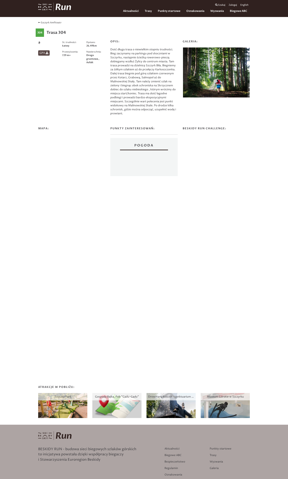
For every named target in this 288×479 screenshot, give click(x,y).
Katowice (144, 163)
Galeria (214, 468)
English (244, 5)
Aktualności (131, 11)
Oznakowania (195, 11)
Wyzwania (217, 11)
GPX (43, 53)
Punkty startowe (169, 11)
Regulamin (171, 468)
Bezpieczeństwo (174, 462)
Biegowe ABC (238, 11)
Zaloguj (233, 5)
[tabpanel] (216, 73)
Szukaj (221, 5)
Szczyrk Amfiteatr (51, 22)
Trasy (148, 11)
